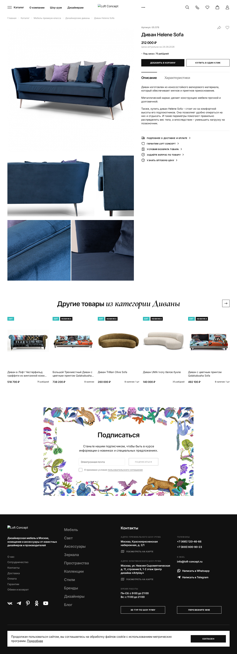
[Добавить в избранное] (227, 27)
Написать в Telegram (195, 577)
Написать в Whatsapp (196, 570)
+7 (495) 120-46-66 (189, 541)
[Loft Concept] (118, 7)
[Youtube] (45, 603)
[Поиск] (187, 7)
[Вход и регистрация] (227, 7)
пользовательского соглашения (125, 469)
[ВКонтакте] (10, 603)
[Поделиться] (219, 27)
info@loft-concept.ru (189, 561)
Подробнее (35, 641)
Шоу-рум (56, 7)
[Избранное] (207, 7)
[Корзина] (217, 7)
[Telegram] (18, 603)
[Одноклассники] (36, 603)
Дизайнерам (75, 7)
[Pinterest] (27, 603)
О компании (36, 7)
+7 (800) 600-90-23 (189, 546)
